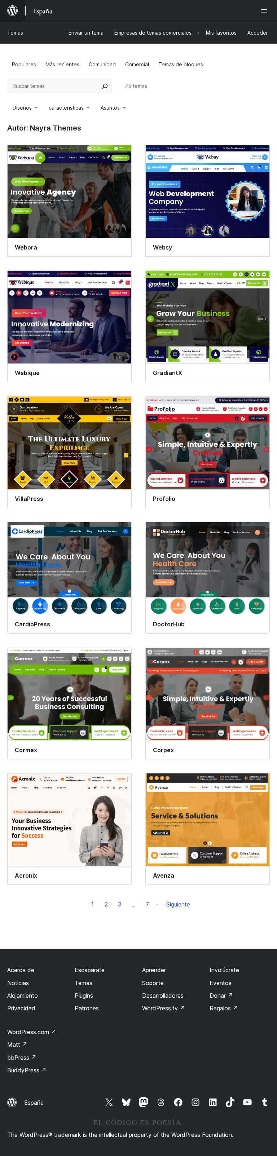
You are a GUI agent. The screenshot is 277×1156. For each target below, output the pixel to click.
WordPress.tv (163, 1008)
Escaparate (90, 970)
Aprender (154, 970)
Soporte (153, 983)
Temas (15, 33)
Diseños (22, 108)
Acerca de (20, 970)
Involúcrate (224, 970)
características (66, 108)
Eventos (221, 983)
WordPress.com (31, 1032)
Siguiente (178, 904)
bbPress (21, 1057)
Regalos (224, 1008)
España (34, 1102)
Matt (17, 1044)
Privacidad (21, 1008)
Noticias (18, 983)
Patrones (87, 1008)
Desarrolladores (163, 995)
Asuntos (110, 108)
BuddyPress (27, 1070)
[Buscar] (105, 86)
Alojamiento (22, 995)
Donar (221, 995)
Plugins (84, 995)
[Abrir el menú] (265, 11)
